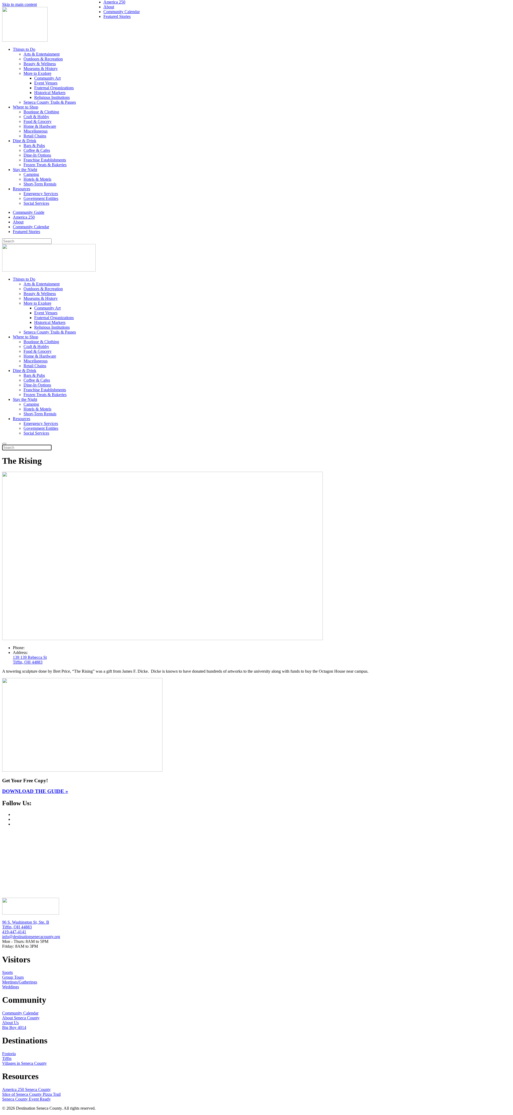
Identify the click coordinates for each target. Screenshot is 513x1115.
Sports (7, 972)
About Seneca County (21, 1018)
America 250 (24, 217)
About (18, 222)
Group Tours (13, 977)
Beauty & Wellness (40, 63)
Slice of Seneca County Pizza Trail (31, 1094)
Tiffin (6, 1058)
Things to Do (24, 49)
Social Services (36, 203)
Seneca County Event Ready (26, 1099)
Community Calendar (31, 226)
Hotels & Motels (37, 179)
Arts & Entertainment (42, 54)
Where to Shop (25, 107)
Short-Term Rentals (40, 184)
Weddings (10, 987)
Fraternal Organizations (54, 88)
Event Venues (45, 83)
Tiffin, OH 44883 (17, 927)
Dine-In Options (37, 155)
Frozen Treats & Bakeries (45, 164)
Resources (21, 189)
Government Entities (41, 198)
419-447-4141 (14, 932)
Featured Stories (26, 231)
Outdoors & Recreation (43, 59)
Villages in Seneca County (24, 1063)
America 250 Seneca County (26, 1089)
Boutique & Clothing (41, 112)
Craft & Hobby (36, 116)
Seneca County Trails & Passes (50, 102)
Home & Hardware (40, 126)
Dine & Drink (24, 140)
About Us (10, 1022)
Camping (31, 174)
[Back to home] (25, 40)
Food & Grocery (38, 121)
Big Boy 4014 (14, 1027)
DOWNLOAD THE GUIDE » (35, 791)
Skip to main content (19, 4)
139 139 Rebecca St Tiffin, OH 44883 (30, 659)
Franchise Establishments (45, 160)
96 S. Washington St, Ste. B (25, 922)
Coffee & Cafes (37, 150)
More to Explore (37, 73)
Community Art (47, 78)
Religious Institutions (52, 97)
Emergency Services (41, 193)
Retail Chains (35, 136)
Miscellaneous (36, 131)
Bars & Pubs (34, 145)
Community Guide (28, 212)
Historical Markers (49, 92)
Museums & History (41, 68)
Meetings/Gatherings (19, 982)
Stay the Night (25, 169)
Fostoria (9, 1053)
